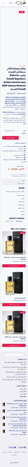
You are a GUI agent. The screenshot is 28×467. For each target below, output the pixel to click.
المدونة (4, 452)
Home (23, 452)
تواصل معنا (14, 454)
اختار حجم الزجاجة (14, 265)
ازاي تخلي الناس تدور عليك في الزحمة (16, 377)
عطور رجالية (23, 389)
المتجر (10, 452)
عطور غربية (23, 65)
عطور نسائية (14, 175)
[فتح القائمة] (3, 3)
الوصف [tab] (23, 180)
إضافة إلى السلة (10, 138)
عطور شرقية (23, 391)
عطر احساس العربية (20, 298)
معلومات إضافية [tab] (21, 183)
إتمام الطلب (17, 452)
